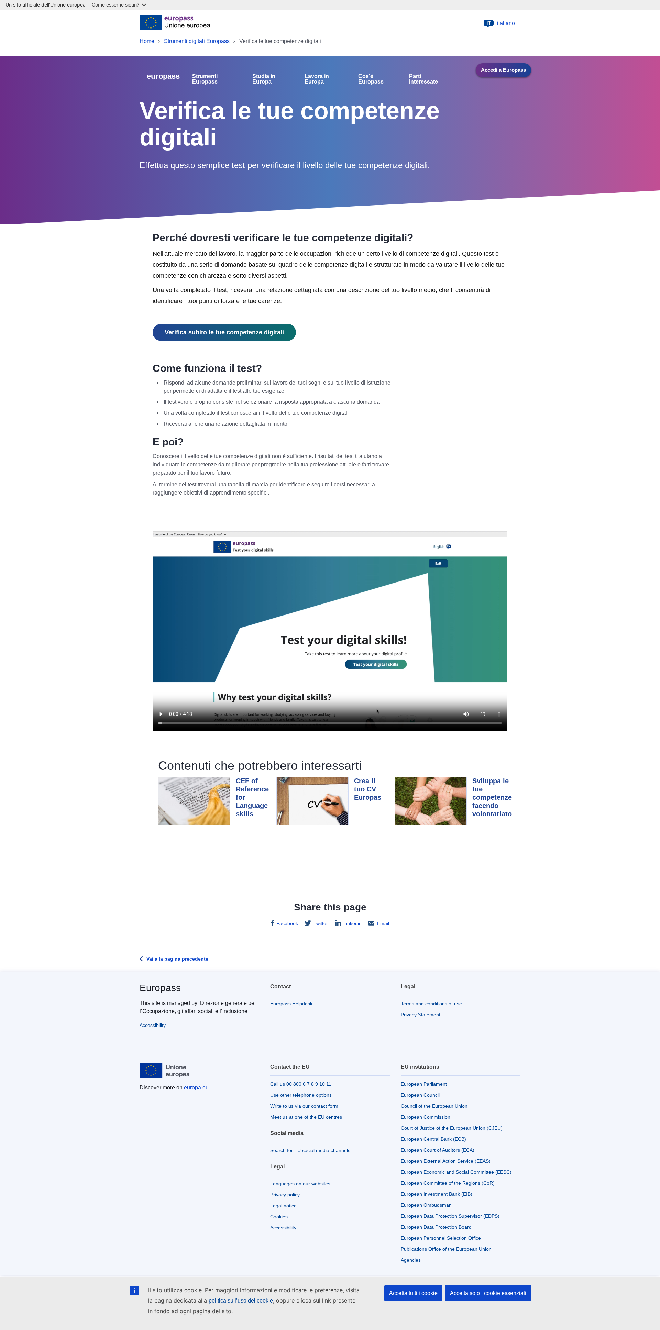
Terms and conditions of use (431, 1003)
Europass (160, 988)
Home (147, 41)
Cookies (279, 1216)
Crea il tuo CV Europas (367, 789)
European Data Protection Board (436, 1227)
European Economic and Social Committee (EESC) (456, 1172)
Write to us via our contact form (304, 1106)
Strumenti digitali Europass (197, 41)
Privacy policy (285, 1194)
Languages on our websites (300, 1183)
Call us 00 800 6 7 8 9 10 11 (300, 1084)
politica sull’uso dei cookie (241, 1301)
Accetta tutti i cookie (413, 1293)
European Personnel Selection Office (441, 1238)
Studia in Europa (263, 79)
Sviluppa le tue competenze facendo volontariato (492, 797)
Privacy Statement (420, 1014)
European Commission (425, 1117)
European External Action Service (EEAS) (446, 1161)
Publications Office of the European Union (446, 1249)
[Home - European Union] (175, 23)
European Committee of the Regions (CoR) (448, 1183)
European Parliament (424, 1084)
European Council (420, 1095)
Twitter (321, 923)
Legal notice (283, 1205)
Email (383, 923)
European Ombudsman (426, 1205)
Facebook (287, 923)
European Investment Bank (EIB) (436, 1194)
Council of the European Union (434, 1106)
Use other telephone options (301, 1095)
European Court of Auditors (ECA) (437, 1150)
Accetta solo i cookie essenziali (488, 1293)
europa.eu (196, 1087)
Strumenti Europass (205, 79)
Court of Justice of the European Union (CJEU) (452, 1128)
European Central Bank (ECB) (433, 1139)
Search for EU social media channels (310, 1150)
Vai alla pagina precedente (177, 959)
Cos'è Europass (371, 79)
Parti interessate (423, 79)
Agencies (411, 1260)
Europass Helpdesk (291, 1003)
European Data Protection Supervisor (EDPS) (450, 1216)
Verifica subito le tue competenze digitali (224, 332)
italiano (500, 23)
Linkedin (352, 923)
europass (163, 76)
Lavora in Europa (317, 79)
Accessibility (153, 1025)
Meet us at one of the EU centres (306, 1117)
